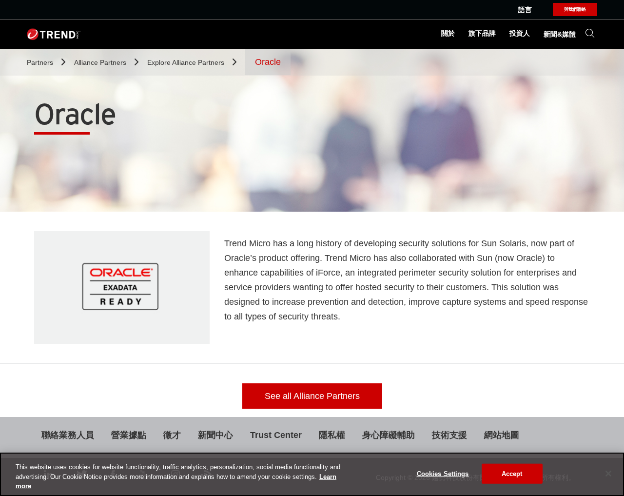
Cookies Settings (443, 473)
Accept (512, 473)
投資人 (519, 33)
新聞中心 (215, 435)
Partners (41, 62)
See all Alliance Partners (312, 396)
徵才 (172, 435)
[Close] (608, 473)
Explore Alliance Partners (186, 62)
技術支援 (449, 435)
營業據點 (128, 435)
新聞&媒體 (560, 34)
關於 (448, 33)
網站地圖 (501, 435)
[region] (312, 474)
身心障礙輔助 (388, 435)
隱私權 (332, 435)
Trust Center (276, 435)
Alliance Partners (101, 62)
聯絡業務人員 (67, 435)
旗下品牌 (482, 33)
